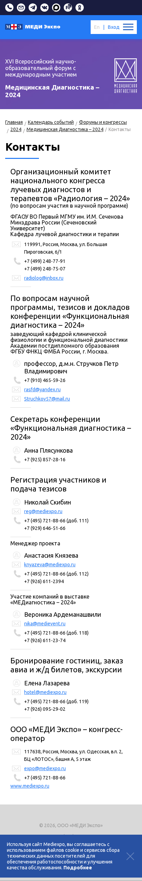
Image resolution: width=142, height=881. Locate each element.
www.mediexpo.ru (29, 786)
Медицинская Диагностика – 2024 (65, 129)
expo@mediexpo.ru (45, 768)
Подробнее (77, 867)
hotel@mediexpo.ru (45, 692)
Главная (14, 122)
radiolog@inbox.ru (43, 278)
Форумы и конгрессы (103, 122)
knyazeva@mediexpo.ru (49, 564)
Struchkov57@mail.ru (47, 399)
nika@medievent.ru (44, 623)
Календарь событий (51, 122)
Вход (114, 27)
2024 (15, 129)
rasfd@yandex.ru (42, 389)
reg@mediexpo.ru (43, 511)
